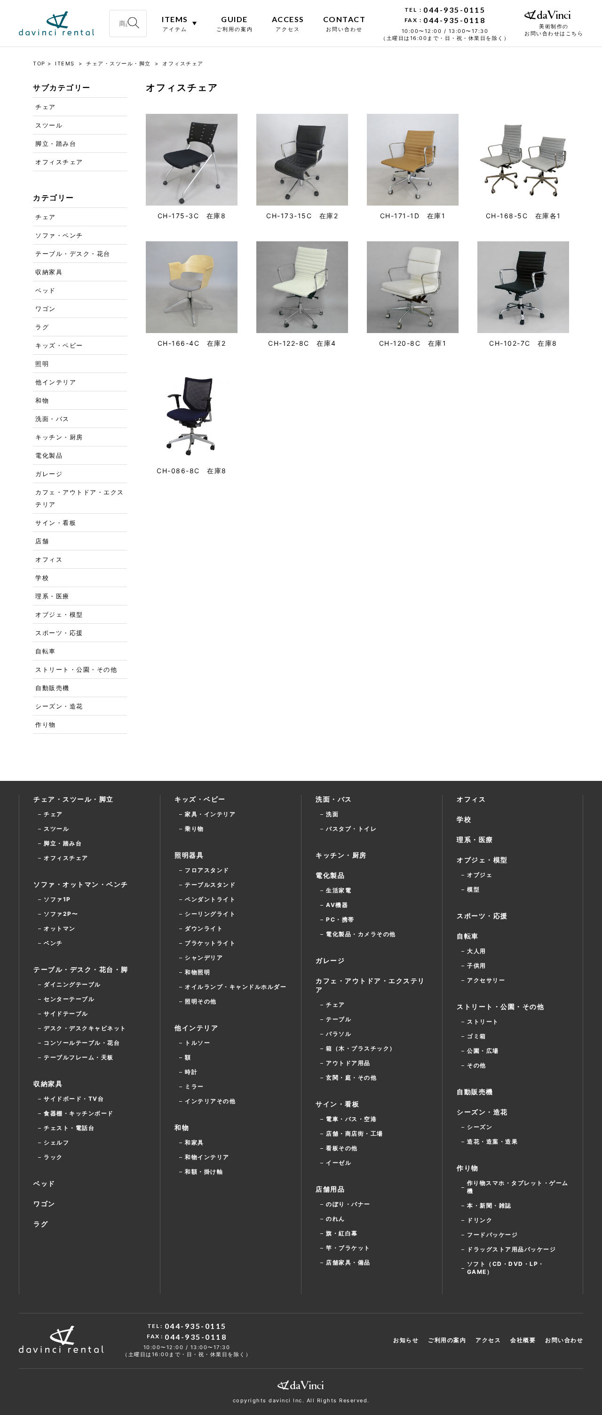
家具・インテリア (210, 814)
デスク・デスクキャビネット (85, 1028)
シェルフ (56, 1142)
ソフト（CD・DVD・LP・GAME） (506, 1267)
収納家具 (49, 272)
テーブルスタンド (210, 884)
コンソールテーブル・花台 (82, 1042)
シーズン (479, 1126)
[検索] (133, 23)
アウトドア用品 (348, 1062)
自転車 (45, 651)
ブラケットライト (210, 942)
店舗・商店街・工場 (354, 1133)
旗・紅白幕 (342, 1233)
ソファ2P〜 (61, 913)
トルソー (197, 1042)
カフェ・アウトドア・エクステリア (79, 498)
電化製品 (49, 455)
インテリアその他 (210, 1101)
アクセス (488, 1339)
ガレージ (49, 473)
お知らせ (406, 1339)
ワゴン (45, 308)
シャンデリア (204, 957)
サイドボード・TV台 (74, 1098)
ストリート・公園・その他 (76, 669)
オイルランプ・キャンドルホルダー (235, 986)
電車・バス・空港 (351, 1118)
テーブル (338, 1019)
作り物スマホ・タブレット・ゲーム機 (518, 1186)
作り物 (45, 724)
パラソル (338, 1033)
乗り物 (194, 828)
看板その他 (342, 1148)
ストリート (483, 1021)
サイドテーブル (66, 1013)
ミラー (194, 1086)
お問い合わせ (564, 1339)
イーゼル (338, 1162)
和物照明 (197, 972)
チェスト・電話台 (69, 1127)
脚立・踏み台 (55, 143)
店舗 (42, 541)
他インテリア (55, 382)
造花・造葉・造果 (492, 1141)
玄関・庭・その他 (351, 1077)
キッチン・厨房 (59, 437)
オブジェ (479, 874)
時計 (191, 1071)
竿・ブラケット (348, 1247)
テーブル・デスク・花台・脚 (80, 969)
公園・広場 (483, 1050)
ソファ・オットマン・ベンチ (80, 884)
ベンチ (53, 942)
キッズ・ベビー (59, 345)
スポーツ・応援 (59, 632)
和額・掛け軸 (204, 1171)
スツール (49, 125)
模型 (473, 889)
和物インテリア (207, 1157)
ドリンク (479, 1220)
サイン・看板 (55, 522)
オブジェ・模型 (59, 614)
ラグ (42, 327)
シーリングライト (210, 913)
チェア (45, 107)
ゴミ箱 (476, 1036)
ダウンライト (204, 928)
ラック (53, 1157)
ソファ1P (57, 899)
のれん (335, 1218)
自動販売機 (52, 688)
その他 (476, 1065)
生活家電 (338, 890)
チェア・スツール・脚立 (73, 799)
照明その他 (201, 1001)
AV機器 (337, 904)
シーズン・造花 (59, 706)
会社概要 (523, 1339)
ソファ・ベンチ (59, 235)
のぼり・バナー (348, 1204)
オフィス (49, 559)
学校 (42, 577)
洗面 (332, 814)
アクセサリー (486, 980)
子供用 (476, 965)
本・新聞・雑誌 (489, 1205)
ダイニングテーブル (72, 984)
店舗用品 (330, 1189)
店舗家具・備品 (348, 1262)
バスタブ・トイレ (351, 828)
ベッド (45, 290)
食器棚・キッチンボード (79, 1113)
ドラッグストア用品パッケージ (511, 1249)
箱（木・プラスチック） (361, 1048)
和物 (42, 400)
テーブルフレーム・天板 (79, 1057)
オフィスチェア (59, 162)
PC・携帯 (340, 919)
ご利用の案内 (447, 1339)
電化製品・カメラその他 (361, 934)
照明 (42, 363)
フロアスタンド (207, 870)
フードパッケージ (492, 1234)
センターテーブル (69, 998)
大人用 (476, 950)
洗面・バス (52, 418)
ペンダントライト (210, 899)
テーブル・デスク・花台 (73, 253)
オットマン (60, 928)
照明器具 (189, 855)
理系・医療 (52, 596)
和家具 (194, 1142)
